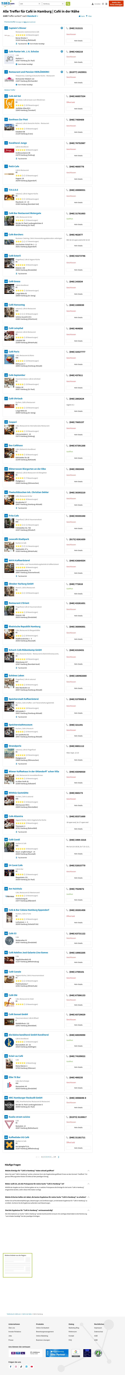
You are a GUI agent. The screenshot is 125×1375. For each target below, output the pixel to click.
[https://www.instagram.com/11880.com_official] (16, 1366)
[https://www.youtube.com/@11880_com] (32, 1366)
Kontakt (71, 1336)
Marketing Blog (74, 1328)
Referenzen (73, 1331)
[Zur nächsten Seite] (58, 1157)
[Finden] (68, 4)
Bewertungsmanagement (45, 1331)
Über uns (11, 1328)
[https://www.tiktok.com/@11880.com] (21, 1366)
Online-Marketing (42, 1336)
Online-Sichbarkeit (42, 1328)
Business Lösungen (43, 1340)
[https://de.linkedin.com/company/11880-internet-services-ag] (26, 1366)
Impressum (98, 1328)
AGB (96, 1336)
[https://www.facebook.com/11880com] (10, 1366)
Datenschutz (98, 1331)
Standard (31, 16)
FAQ (70, 1340)
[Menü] (107, 3)
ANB (96, 1340)
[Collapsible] (88, 1170)
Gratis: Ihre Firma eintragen (116, 3)
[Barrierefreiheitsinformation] (103, 3)
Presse (10, 1340)
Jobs (10, 1336)
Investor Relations (14, 1331)
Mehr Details (78, 41)
